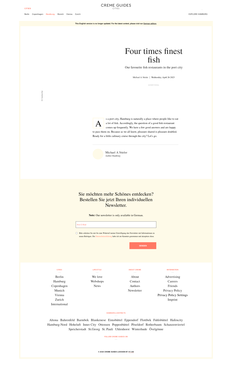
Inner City (89, 324)
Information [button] (172, 270)
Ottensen (104, 324)
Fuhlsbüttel (160, 320)
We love (97, 276)
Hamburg (50, 14)
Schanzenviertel (174, 324)
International (59, 304)
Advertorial (153, 85)
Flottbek (145, 320)
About (135, 276)
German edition (149, 24)
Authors (135, 286)
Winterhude (139, 329)
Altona (53, 320)
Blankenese (98, 320)
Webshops (97, 281)
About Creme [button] (135, 270)
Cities (27, 8)
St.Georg (94, 329)
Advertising (172, 276)
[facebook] (105, 343)
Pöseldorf (137, 324)
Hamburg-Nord (57, 324)
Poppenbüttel (120, 324)
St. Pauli (107, 329)
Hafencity (176, 320)
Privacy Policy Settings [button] (173, 295)
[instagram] (112, 343)
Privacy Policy (172, 290)
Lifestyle (97, 270)
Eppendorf (131, 320)
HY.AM (131, 352)
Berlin (26, 14)
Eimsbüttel (115, 320)
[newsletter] (126, 343)
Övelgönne (156, 329)
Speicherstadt (77, 329)
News (97, 286)
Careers (173, 281)
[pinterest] (119, 343)
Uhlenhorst (122, 329)
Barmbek (83, 320)
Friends (172, 286)
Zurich (78, 14)
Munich (60, 14)
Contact (135, 281)
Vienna (69, 14)
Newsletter (135, 290)
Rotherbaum (154, 324)
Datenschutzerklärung (104, 236)
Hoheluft (75, 324)
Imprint (172, 299)
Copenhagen (37, 14)
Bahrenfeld (67, 320)
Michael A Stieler (140, 77)
